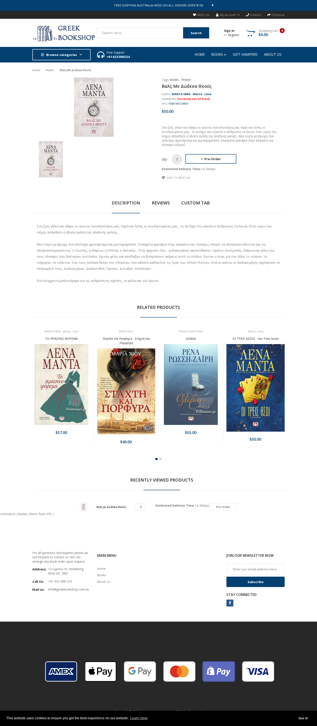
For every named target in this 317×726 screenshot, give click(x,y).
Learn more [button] (139, 718)
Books (101, 575)
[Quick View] (78, 388)
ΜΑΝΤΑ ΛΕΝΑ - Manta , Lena (191, 94)
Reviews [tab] (161, 203)
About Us (103, 581)
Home (36, 70)
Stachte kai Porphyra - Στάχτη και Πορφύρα (126, 341)
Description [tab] (126, 203)
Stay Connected (241, 594)
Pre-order (212, 159)
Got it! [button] (303, 718)
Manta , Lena (255, 331)
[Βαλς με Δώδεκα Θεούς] (51, 159)
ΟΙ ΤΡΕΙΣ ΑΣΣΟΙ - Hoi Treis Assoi (255, 339)
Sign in (229, 31)
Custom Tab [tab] (195, 203)
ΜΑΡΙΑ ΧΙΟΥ (126, 331)
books (174, 80)
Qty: (164, 159)
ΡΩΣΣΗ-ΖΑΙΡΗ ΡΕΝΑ (191, 331)
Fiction (50, 70)
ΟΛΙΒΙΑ (191, 339)
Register (233, 35)
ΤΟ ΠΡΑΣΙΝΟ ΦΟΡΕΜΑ (61, 339)
